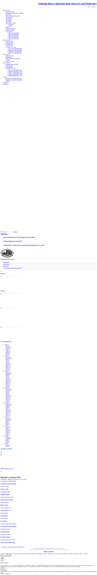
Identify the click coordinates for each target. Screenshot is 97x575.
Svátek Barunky (4, 515)
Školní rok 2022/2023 (13, 37)
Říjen (7, 359)
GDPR (7, 81)
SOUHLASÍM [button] (8, 555)
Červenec (8, 347)
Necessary (4, 569)
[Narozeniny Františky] (6, 534)
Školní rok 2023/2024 (13, 35)
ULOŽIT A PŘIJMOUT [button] (6, 573)
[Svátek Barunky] (4, 513)
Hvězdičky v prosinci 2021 (7, 546)
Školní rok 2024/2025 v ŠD (15, 71)
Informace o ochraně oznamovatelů (14, 80)
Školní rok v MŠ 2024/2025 (15, 48)
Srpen (7, 345)
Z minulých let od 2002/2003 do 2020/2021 (12, 268)
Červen (7, 348)
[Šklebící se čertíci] (5, 502)
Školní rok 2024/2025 (13, 34)
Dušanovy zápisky (10, 30)
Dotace (7, 27)
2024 (6, 371)
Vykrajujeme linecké (5, 531)
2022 (6, 403)
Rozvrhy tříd (9, 17)
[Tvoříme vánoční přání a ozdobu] (8, 539)
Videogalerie (9, 20)
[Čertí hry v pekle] (5, 486)
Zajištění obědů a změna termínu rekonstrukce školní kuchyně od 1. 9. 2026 (23, 245)
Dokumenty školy (10, 11)
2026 (6, 344)
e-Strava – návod (10, 61)
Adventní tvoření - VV (6, 510)
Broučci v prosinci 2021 (19, 546)
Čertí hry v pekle (4, 489)
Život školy (8, 14)
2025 (6, 356)
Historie (10, 26)
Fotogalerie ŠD (9, 67)
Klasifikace (6, 84)
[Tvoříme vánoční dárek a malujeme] (8, 523)
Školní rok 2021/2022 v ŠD (15, 75)
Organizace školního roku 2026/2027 (15, 13)
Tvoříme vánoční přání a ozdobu (8, 542)
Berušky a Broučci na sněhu (7, 499)
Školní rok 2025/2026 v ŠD (15, 70)
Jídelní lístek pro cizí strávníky (13, 58)
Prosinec (7, 357)
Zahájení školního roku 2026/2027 (12, 241)
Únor (7, 353)
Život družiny (9, 65)
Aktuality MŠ (9, 41)
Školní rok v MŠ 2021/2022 (15, 53)
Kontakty (5, 82)
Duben (7, 350)
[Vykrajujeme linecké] (5, 529)
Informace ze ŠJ (10, 55)
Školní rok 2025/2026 (13, 33)
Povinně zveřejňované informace (14, 78)
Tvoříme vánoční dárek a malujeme (8, 526)
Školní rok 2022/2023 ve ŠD (15, 74)
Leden (7, 354)
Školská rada (6, 266)
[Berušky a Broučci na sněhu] (7, 497)
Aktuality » (4, 234)
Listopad (7, 358)
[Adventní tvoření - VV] (6, 507)
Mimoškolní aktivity (11, 28)
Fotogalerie (8, 18)
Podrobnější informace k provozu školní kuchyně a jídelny (19, 237)
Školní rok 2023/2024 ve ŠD (15, 72)
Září (7, 361)
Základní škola (6, 262)
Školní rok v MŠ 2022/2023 (15, 51)
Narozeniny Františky (5, 537)
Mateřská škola (6, 264)
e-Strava (8, 60)
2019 (6, 436)
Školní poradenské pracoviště (13, 16)
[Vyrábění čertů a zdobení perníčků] (8, 481)
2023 (6, 387)
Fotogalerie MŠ (9, 44)
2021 (6, 416)
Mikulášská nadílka (5, 494)
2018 (6, 443)
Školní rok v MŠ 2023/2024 (15, 50)
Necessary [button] (3, 567)
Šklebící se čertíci (4, 505)
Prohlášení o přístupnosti (48, 551)
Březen (7, 352)
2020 (6, 425)
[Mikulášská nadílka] (5, 491)
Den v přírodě (4, 521)
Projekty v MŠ (9, 45)
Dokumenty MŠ (9, 43)
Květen (7, 349)
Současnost (11, 24)
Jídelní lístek (9, 57)
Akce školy (8, 21)
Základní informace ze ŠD (12, 64)
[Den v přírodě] (4, 518)
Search (2, 232)
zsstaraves (4, 479)
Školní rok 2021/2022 (13, 38)
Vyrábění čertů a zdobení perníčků (8, 483)
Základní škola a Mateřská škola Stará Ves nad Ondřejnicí (67, 3)
